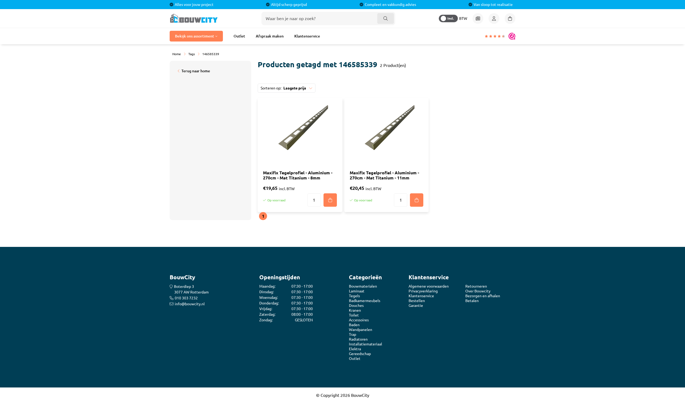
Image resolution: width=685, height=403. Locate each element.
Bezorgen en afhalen (482, 296)
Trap (352, 334)
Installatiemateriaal (365, 344)
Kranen (355, 310)
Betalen (472, 301)
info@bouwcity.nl (190, 304)
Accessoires (359, 320)
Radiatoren (358, 339)
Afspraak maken (270, 36)
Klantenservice (307, 36)
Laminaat (356, 291)
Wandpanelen (360, 329)
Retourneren (476, 286)
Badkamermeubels (364, 301)
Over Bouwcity (477, 291)
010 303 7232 (186, 298)
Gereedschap (360, 354)
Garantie (416, 305)
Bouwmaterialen (363, 286)
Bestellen (417, 301)
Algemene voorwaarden (429, 286)
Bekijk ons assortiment (194, 36)
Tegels (354, 296)
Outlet (239, 36)
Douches (356, 305)
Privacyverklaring (423, 291)
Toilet (354, 315)
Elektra (355, 349)
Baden (354, 325)
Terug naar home (195, 71)
